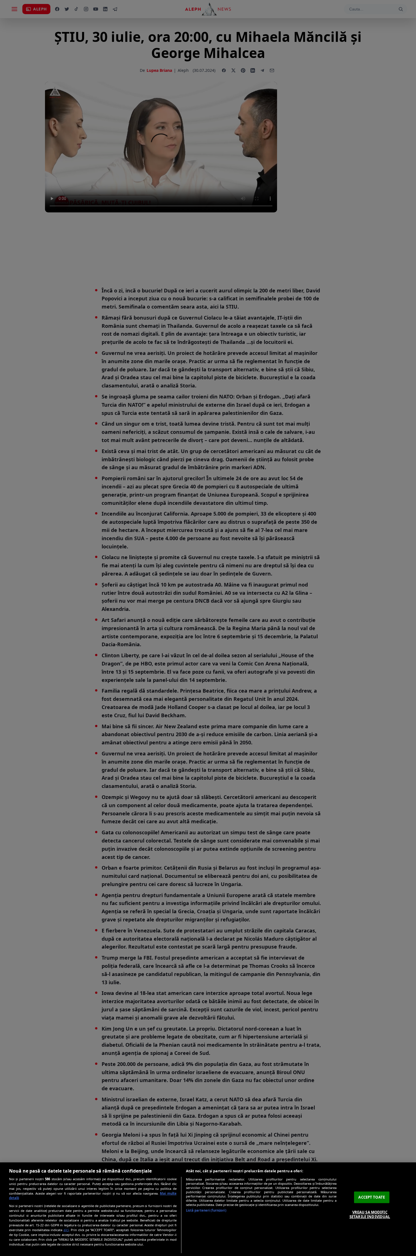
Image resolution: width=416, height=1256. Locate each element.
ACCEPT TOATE (371, 1197)
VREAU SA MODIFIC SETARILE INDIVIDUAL (369, 1214)
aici (66, 1229)
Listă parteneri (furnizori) (206, 1210)
